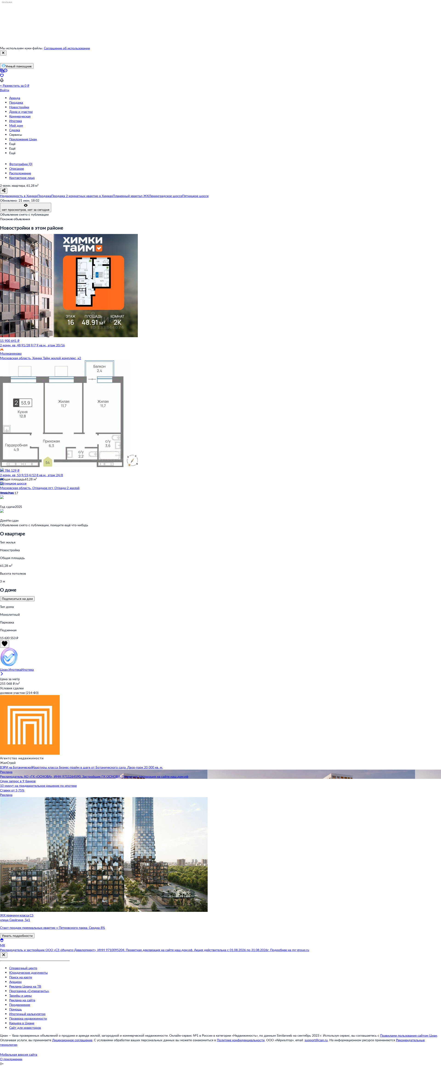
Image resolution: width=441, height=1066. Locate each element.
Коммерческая (20, 116)
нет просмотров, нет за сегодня (25, 209)
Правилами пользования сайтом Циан (408, 1035)
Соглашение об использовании (67, 48)
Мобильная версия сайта (18, 1054)
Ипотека (15, 121)
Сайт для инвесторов (25, 1027)
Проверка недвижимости (28, 1018)
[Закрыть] (3, 53)
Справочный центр (23, 968)
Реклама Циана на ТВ (25, 986)
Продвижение (19, 1004)
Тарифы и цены (20, 995)
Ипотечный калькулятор (27, 1014)
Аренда (14, 98)
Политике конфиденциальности (241, 1040)
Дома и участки (21, 111)
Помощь (15, 1009)
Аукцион (15, 982)
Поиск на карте (20, 977)
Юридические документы (28, 972)
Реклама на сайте (22, 1000)
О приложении (11, 1059)
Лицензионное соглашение (72, 1040)
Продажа (16, 102)
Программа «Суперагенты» (29, 991)
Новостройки (19, 107)
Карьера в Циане (21, 1023)
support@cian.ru (316, 1040)
